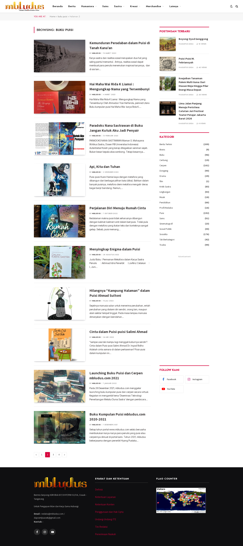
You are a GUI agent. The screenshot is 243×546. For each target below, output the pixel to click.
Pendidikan (165, 202)
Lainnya (173, 6)
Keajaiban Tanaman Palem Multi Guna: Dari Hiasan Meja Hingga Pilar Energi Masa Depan (193, 84)
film (161, 181)
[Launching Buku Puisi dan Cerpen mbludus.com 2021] (59, 386)
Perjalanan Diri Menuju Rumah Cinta (117, 208)
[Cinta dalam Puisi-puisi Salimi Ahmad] (59, 344)
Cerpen (163, 165)
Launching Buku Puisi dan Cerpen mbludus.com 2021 (116, 375)
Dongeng (164, 170)
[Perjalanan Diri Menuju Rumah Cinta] (59, 221)
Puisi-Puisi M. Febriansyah (186, 60)
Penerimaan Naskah (105, 534)
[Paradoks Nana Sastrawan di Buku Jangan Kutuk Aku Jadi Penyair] (59, 138)
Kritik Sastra (165, 186)
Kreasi (134, 6)
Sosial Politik (166, 228)
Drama (163, 176)
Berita (72, 6)
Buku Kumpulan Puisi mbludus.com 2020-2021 (117, 416)
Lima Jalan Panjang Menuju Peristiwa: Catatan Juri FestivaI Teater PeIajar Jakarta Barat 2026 (192, 111)
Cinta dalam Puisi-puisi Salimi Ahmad (118, 331)
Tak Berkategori (167, 239)
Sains (105, 6)
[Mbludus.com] (24, 6)
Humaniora (87, 6)
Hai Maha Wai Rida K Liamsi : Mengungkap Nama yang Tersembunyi (119, 86)
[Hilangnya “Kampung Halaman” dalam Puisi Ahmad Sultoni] (59, 303)
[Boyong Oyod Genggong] (168, 44)
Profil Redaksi (166, 207)
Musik (162, 197)
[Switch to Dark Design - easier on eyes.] (231, 6)
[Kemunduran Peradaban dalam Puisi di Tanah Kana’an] (59, 56)
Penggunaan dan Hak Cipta (109, 511)
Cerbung (164, 160)
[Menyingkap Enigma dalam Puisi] (59, 262)
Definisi (99, 489)
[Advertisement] (184, 308)
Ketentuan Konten (104, 504)
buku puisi (62, 16)
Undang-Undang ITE (105, 519)
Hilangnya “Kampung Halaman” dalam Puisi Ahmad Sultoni (119, 293)
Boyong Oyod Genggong (193, 39)
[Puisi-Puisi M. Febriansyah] (168, 64)
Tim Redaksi (101, 526)
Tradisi (163, 244)
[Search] (236, 6)
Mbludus (96, 53)
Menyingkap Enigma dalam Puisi (114, 249)
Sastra (118, 6)
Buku (162, 154)
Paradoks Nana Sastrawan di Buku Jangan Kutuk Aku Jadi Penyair (116, 128)
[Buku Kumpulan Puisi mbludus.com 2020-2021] (59, 427)
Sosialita (163, 234)
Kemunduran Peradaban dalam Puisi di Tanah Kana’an (119, 45)
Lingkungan (165, 191)
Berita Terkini (166, 144)
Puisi (162, 213)
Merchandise (153, 6)
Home (52, 16)
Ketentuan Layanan (105, 497)
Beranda (58, 6)
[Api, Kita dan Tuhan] (59, 179)
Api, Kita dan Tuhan (104, 166)
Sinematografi (166, 223)
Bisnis (162, 149)
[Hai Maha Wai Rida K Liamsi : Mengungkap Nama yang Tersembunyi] (59, 97)
